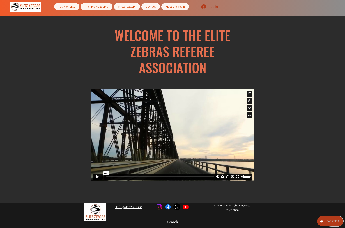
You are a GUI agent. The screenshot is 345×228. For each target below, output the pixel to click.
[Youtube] (185, 206)
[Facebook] (168, 206)
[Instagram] (159, 206)
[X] (176, 206)
